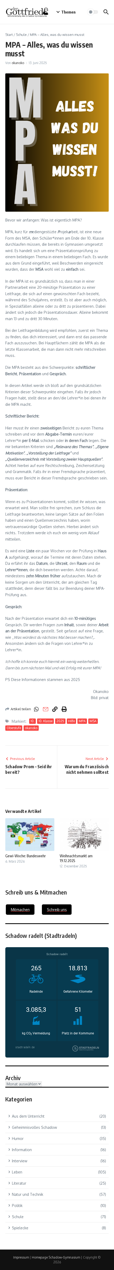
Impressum (21, 1257)
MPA (82, 721)
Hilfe (71, 721)
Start (9, 34)
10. (32, 721)
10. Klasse (45, 721)
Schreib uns (57, 909)
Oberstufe (14, 728)
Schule (21, 34)
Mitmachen (20, 909)
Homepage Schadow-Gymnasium (56, 1257)
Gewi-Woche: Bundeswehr (25, 856)
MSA (93, 721)
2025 (60, 721)
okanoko (18, 63)
